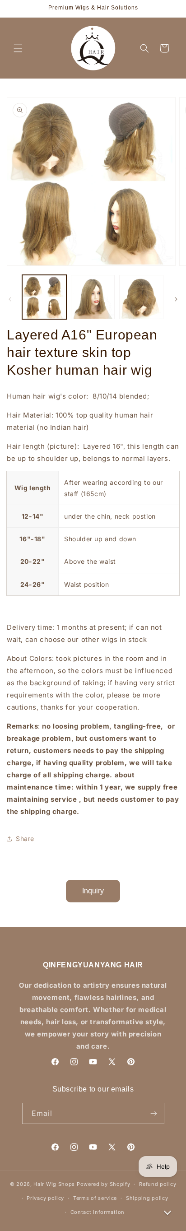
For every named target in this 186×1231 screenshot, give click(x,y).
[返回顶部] (167, 1191)
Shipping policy (147, 1198)
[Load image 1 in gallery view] (44, 297)
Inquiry (93, 891)
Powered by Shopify (103, 1184)
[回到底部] (167, 1212)
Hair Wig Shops (54, 1184)
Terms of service (95, 1198)
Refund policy (157, 1184)
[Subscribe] (154, 1113)
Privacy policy (45, 1198)
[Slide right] (176, 299)
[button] (18, 48)
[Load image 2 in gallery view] (93, 297)
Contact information (97, 1212)
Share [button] (25, 838)
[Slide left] (10, 299)
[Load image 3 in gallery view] (141, 297)
